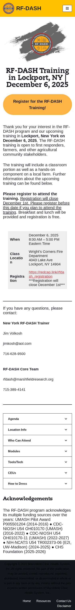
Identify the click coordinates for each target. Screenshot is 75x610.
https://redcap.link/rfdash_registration (46, 274)
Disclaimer (64, 606)
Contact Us (63, 601)
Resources (43, 601)
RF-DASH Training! (37, 104)
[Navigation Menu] (67, 8)
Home (27, 601)
